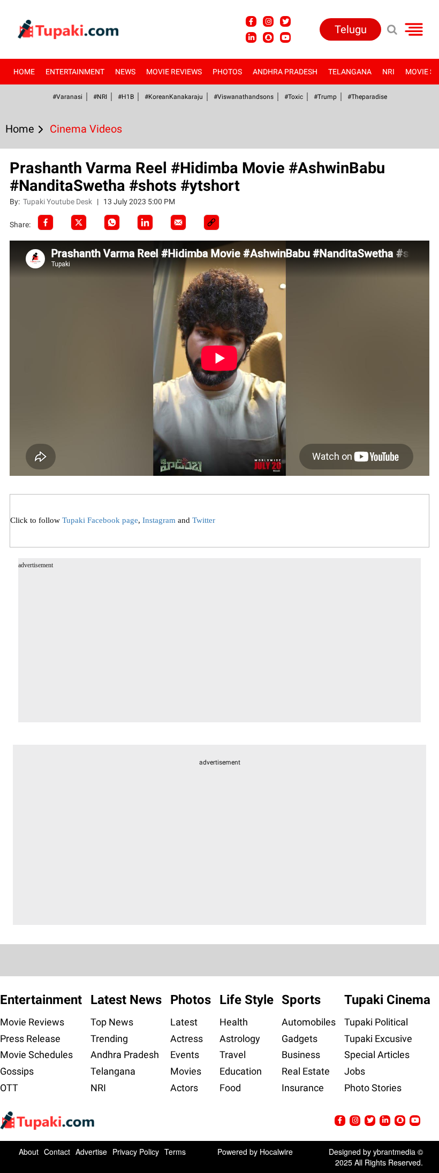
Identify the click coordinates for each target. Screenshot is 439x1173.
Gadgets (299, 1038)
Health (234, 1022)
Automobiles (309, 1022)
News (125, 71)
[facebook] (45, 222)
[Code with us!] (268, 37)
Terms (175, 1151)
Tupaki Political (376, 1022)
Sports (301, 999)
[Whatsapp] (112, 222)
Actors (184, 1087)
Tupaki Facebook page (100, 520)
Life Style (247, 999)
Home (24, 71)
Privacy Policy (135, 1151)
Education (241, 1071)
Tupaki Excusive (378, 1038)
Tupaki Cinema (387, 999)
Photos (227, 71)
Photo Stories (373, 1087)
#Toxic (293, 97)
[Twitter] (79, 222)
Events (184, 1054)
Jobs (354, 1071)
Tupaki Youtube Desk (58, 201)
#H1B (126, 97)
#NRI (100, 97)
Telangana (350, 71)
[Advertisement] (48, 395)
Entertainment (75, 71)
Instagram (159, 520)
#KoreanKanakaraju (174, 97)
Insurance (303, 1087)
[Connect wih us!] (251, 37)
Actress (186, 1038)
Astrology (240, 1038)
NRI (388, 71)
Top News (111, 1022)
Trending (109, 1038)
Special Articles (377, 1054)
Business (301, 1054)
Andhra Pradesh (285, 71)
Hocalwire (276, 1151)
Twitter (203, 520)
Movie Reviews (174, 71)
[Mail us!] (285, 37)
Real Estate (306, 1071)
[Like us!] (251, 21)
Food (230, 1087)
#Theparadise (367, 97)
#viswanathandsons (244, 97)
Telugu (351, 29)
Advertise (91, 1151)
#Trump (325, 97)
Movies (185, 1071)
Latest (184, 1022)
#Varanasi (67, 97)
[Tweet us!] (268, 21)
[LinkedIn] (145, 222)
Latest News (126, 999)
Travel (233, 1054)
